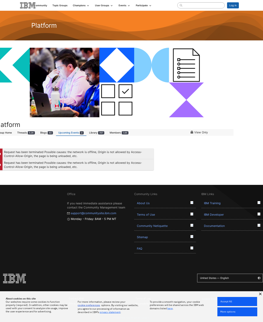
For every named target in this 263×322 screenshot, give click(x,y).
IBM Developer (214, 214)
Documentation (214, 226)
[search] (181, 5)
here (170, 308)
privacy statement (110, 312)
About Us (143, 203)
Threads (25, 132)
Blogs (46, 132)
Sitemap (142, 237)
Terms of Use (146, 214)
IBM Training (212, 203)
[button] (81, 5)
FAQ (139, 248)
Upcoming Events (70, 132)
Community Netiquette (152, 226)
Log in (233, 5)
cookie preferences (89, 305)
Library (96, 132)
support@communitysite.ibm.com (93, 213)
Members (118, 132)
